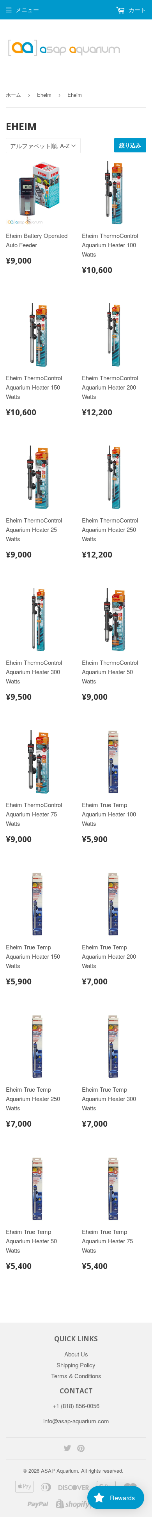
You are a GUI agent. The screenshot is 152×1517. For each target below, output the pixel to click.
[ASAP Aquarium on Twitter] (67, 1449)
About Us (76, 1354)
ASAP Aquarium (59, 1470)
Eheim (44, 94)
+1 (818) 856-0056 (76, 1406)
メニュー (27, 9)
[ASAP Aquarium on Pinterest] (81, 1449)
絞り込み (130, 145)
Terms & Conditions (76, 1376)
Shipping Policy (76, 1365)
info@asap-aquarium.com (76, 1421)
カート (136, 9)
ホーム (13, 94)
